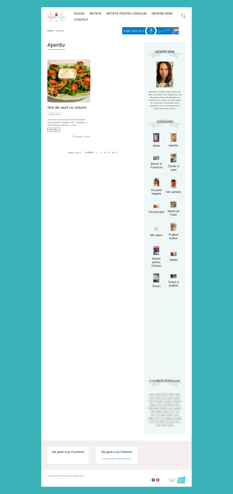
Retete (96, 13)
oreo (177, 411)
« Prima (89, 152)
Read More (53, 130)
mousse (166, 411)
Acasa (79, 13)
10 (113, 152)
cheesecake (159, 401)
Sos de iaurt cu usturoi (66, 107)
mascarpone (177, 408)
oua (158, 415)
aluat (151, 394)
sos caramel (177, 418)
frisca (177, 405)
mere (152, 411)
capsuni (170, 398)
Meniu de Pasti (173, 212)
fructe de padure (153, 408)
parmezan (170, 415)
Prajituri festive (173, 236)
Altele (156, 145)
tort (167, 422)
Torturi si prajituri (173, 283)
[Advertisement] (165, 334)
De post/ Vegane (156, 191)
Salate (173, 259)
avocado (158, 394)
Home (50, 30)
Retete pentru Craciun (127, 13)
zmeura (171, 425)
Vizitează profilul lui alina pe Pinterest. (116, 459)
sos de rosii (153, 422)
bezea (177, 394)
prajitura (151, 418)
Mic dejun (156, 235)
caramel (177, 398)
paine (162, 415)
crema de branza (168, 405)
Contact (81, 19)
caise (163, 398)
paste (176, 415)
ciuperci (153, 405)
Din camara (173, 191)
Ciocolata (167, 401)
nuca (172, 411)
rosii (162, 418)
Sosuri (58, 114)
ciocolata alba (176, 401)
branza (152, 398)
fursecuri (163, 408)
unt (172, 422)
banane (171, 394)
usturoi (177, 422)
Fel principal (156, 211)
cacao (158, 398)
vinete (158, 425)
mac (170, 408)
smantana (168, 418)
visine (164, 425)
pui (157, 418)
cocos (159, 405)
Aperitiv (51, 114)
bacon (165, 394)
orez (153, 415)
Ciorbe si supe (173, 168)
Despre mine (162, 13)
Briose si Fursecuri (156, 165)
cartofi (151, 401)
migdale (159, 411)
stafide (161, 422)
